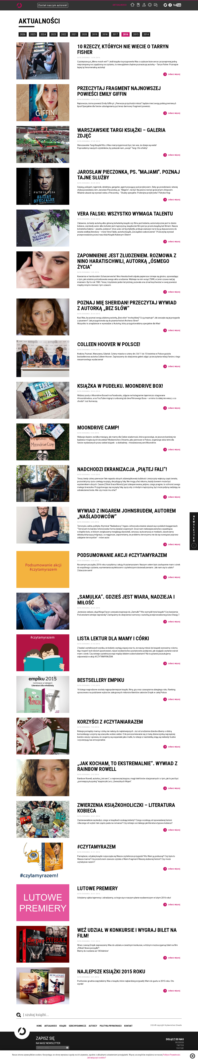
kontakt (128, 1026)
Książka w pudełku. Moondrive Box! (120, 386)
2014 (146, 34)
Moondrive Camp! (98, 428)
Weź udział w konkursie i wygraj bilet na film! (127, 933)
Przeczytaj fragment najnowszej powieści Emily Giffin (119, 91)
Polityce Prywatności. (172, 1055)
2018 (105, 34)
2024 (43, 34)
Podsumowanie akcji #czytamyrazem (122, 555)
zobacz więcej (174, 74)
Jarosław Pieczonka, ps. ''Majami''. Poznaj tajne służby (128, 175)
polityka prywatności (111, 1026)
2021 (74, 34)
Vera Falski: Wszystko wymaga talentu (125, 214)
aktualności (50, 1026)
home (39, 1026)
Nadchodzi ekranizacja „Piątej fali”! (122, 469)
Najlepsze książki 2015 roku (111, 972)
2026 (22, 34)
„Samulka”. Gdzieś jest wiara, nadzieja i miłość (126, 600)
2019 (94, 34)
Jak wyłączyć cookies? (96, 1058)
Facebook (179, 1042)
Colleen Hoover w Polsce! (108, 344)
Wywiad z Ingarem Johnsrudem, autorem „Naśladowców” (126, 514)
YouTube (180, 1048)
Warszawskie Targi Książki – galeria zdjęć (121, 133)
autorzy (93, 1026)
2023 (53, 34)
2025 (33, 34)
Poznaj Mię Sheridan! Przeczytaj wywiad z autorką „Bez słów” (127, 305)
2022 (63, 34)
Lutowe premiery (97, 888)
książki (62, 1026)
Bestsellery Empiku (100, 680)
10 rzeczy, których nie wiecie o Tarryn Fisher (123, 49)
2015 (135, 34)
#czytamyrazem (96, 847)
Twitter (180, 1045)
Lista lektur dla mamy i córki (113, 639)
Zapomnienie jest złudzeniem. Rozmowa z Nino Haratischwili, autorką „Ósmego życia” (126, 261)
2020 (84, 34)
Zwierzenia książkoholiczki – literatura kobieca (126, 808)
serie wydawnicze (77, 1026)
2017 (115, 34)
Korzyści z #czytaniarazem (110, 722)
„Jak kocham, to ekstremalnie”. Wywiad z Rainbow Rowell (127, 766)
